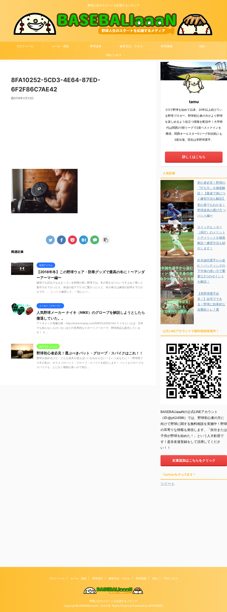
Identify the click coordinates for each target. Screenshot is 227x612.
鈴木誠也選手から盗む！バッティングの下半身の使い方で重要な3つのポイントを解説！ (211, 270)
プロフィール (24, 46)
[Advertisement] (78, 133)
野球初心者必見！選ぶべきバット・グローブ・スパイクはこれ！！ (90, 353)
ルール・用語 (60, 46)
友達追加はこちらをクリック (193, 460)
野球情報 (166, 46)
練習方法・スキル (131, 46)
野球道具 (96, 46)
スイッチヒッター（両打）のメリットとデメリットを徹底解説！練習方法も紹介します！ (211, 237)
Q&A (202, 46)
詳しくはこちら (193, 157)
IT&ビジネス (113, 55)
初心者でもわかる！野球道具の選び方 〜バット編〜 (211, 210)
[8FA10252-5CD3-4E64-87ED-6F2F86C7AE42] (83, 239)
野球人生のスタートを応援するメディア (113, 601)
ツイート (167, 483)
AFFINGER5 (155, 605)
